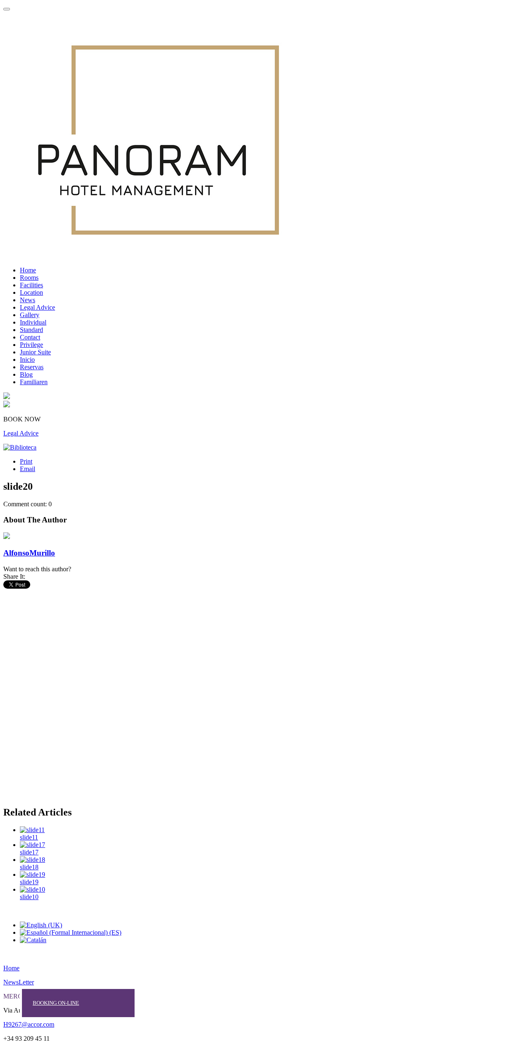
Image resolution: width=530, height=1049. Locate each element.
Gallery (29, 314)
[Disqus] (265, 693)
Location (31, 292)
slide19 (29, 881)
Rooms (29, 277)
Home (28, 270)
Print (26, 461)
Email (27, 468)
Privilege (31, 344)
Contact (30, 337)
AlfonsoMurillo (29, 553)
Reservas (31, 367)
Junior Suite (35, 352)
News (27, 299)
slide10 (29, 896)
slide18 (29, 867)
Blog (26, 374)
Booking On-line (56, 1003)
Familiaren (34, 381)
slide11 (29, 837)
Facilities (31, 285)
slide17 (29, 852)
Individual (33, 322)
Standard (31, 329)
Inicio (27, 359)
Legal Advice (37, 307)
